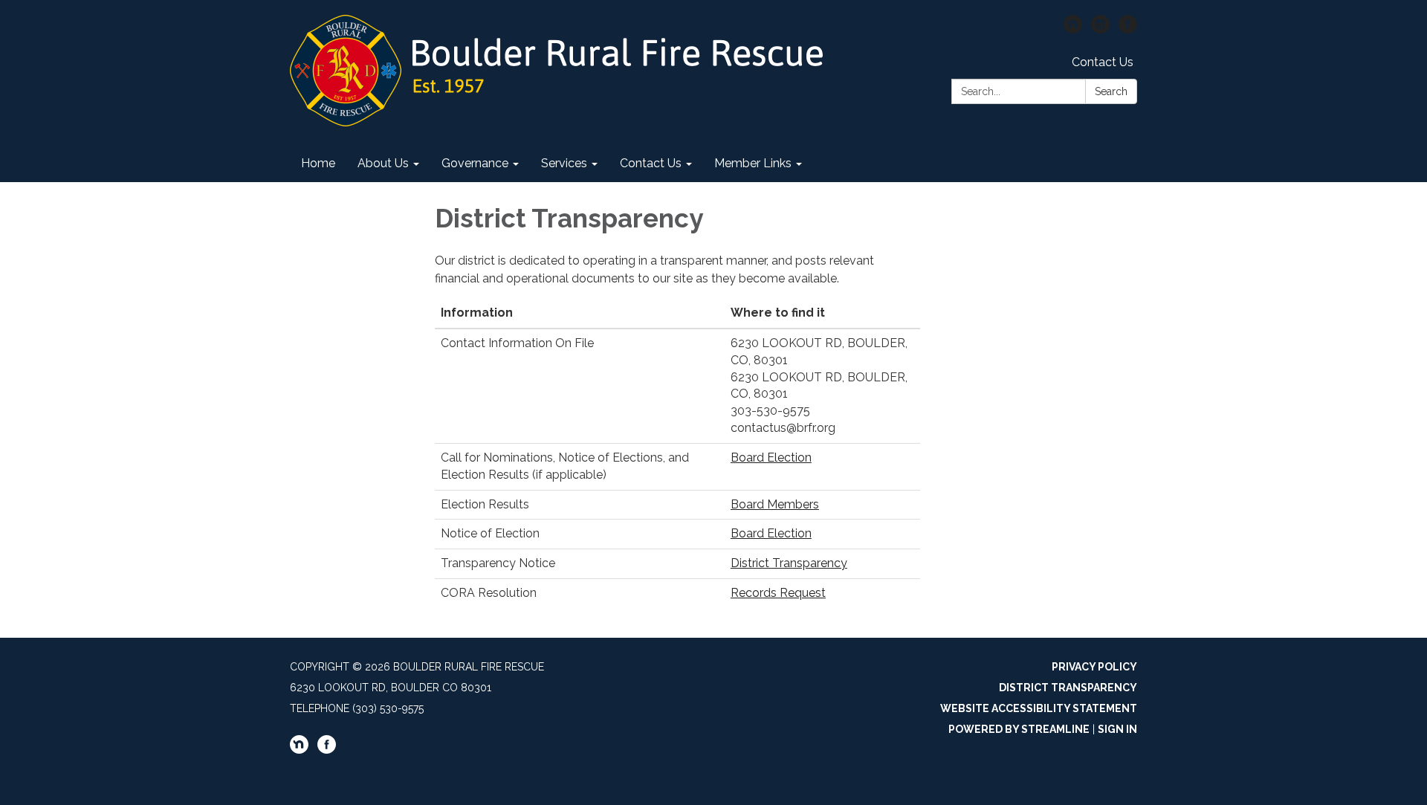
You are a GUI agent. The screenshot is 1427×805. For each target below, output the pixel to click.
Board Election (771, 457)
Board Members (775, 504)
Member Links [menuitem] (753, 163)
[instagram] (1100, 29)
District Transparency (789, 563)
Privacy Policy (1094, 667)
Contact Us (1102, 62)
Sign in (1117, 729)
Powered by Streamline (1019, 729)
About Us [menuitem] (383, 163)
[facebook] (1128, 29)
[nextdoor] (1073, 29)
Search (1111, 91)
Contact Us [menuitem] (651, 163)
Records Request (778, 593)
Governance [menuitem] (474, 163)
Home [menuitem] (318, 163)
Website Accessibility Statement (1038, 708)
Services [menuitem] (564, 163)
